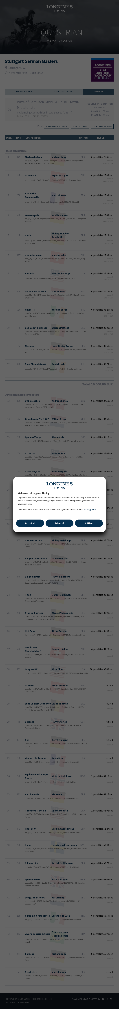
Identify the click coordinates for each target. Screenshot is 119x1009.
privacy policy (90, 509)
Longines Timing (59, 485)
